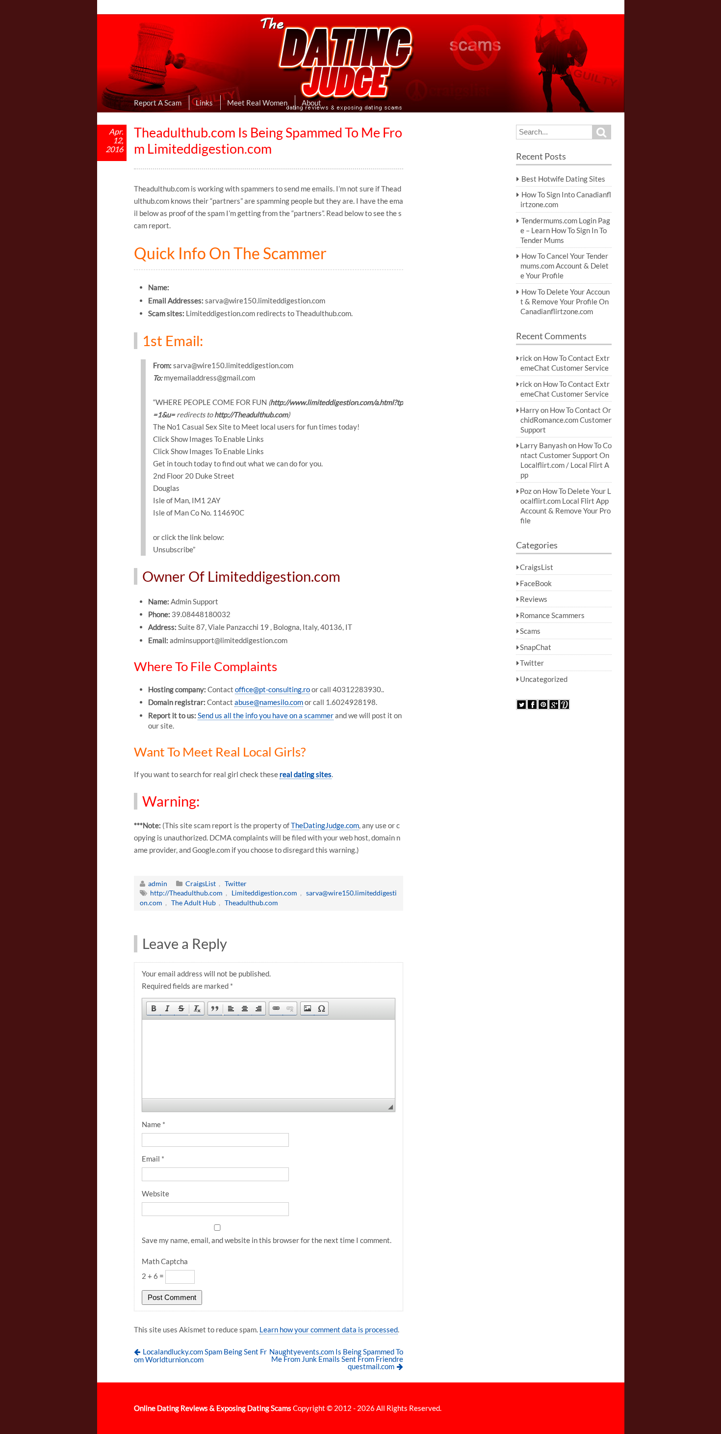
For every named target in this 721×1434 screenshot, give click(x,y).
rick (526, 357)
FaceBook (536, 583)
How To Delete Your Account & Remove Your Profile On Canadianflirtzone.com (565, 301)
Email (153, 1158)
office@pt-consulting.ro (272, 689)
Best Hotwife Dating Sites (563, 178)
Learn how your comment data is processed (328, 1329)
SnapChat (535, 647)
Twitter (236, 883)
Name (153, 1124)
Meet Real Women (257, 102)
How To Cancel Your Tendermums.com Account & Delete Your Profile (564, 265)
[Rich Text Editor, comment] (268, 1059)
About (311, 102)
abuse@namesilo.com (268, 702)
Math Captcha (165, 1261)
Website (155, 1193)
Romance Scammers (552, 615)
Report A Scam (157, 102)
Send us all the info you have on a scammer (266, 715)
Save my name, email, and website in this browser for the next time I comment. (266, 1240)
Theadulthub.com (251, 902)
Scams (530, 630)
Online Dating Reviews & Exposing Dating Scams (212, 1408)
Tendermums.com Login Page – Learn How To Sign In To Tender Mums (565, 230)
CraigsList (200, 883)
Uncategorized (543, 679)
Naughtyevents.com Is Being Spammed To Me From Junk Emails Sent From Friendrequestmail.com (336, 1358)
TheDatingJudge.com (325, 825)
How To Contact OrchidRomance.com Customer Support (566, 420)
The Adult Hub (193, 902)
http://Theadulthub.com (186, 893)
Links (204, 102)
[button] (153, 1008)
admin (157, 883)
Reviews (533, 599)
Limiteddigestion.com (264, 893)
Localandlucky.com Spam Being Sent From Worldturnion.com (200, 1355)
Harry (529, 410)
